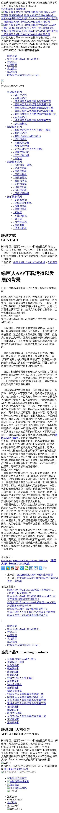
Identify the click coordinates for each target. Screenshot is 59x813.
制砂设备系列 (14, 126)
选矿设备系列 (14, 196)
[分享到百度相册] (36, 568)
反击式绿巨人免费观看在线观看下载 (26, 716)
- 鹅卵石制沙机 (21, 146)
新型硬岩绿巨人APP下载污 (21, 659)
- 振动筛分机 (20, 139)
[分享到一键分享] (41, 568)
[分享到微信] (26, 568)
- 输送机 (17, 158)
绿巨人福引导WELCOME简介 (23, 59)
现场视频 (12, 71)
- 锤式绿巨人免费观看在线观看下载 (32, 120)
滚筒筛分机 (13, 722)
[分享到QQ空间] (8, 568)
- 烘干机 (17, 219)
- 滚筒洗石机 (20, 177)
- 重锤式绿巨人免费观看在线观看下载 (33, 111)
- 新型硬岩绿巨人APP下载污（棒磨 (32, 130)
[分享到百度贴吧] (31, 568)
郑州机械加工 (8, 9)
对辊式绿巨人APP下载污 (20, 678)
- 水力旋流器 (20, 222)
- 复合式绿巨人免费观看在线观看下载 (33, 107)
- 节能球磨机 (20, 206)
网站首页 (12, 56)
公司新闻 (12, 65)
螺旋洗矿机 (13, 710)
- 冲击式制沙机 (21, 142)
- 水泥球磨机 (20, 215)
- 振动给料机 (20, 123)
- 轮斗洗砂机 (20, 168)
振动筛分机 (13, 681)
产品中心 (12, 62)
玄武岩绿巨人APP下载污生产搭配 (35, 574)
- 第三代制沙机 (21, 155)
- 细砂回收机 (20, 184)
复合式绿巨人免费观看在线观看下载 (26, 700)
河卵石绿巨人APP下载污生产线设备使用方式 (31, 612)
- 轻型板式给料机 (22, 203)
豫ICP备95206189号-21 (16, 769)
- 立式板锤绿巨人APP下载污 (28, 149)
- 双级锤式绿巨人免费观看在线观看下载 (34, 114)
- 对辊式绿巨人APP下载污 (27, 136)
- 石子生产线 (20, 117)
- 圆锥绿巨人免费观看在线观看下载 (32, 104)
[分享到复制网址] (45, 568)
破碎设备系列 (14, 92)
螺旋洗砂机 (13, 668)
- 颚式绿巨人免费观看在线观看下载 (32, 101)
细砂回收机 (13, 687)
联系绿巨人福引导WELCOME (23, 75)
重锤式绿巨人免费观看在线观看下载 (26, 703)
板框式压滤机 (14, 713)
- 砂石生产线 (20, 95)
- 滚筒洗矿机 (20, 187)
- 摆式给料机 (20, 228)
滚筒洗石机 (13, 675)
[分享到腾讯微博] (22, 568)
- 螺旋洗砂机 (20, 171)
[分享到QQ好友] (12, 568)
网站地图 (21, 9)
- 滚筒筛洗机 (20, 180)
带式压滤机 (13, 719)
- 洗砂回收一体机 (22, 165)
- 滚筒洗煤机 (20, 174)
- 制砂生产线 (20, 133)
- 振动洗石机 (20, 190)
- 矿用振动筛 (20, 199)
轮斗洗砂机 (13, 665)
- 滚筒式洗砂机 (21, 193)
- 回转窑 (17, 212)
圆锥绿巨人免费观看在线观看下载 (25, 697)
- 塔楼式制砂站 (21, 152)
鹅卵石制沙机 (14, 690)
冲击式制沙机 (14, 684)
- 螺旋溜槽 (18, 225)
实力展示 (12, 68)
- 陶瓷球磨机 (20, 209)
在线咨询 (12, 802)
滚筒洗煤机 (13, 671)
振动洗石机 (13, 706)
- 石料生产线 (20, 98)
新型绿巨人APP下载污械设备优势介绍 (27, 609)
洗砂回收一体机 (15, 662)
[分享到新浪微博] (17, 568)
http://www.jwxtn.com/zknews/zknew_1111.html (24, 560)
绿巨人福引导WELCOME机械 (29, 262)
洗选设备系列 (14, 161)
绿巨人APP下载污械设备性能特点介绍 (27, 615)
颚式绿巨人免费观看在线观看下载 (25, 694)
